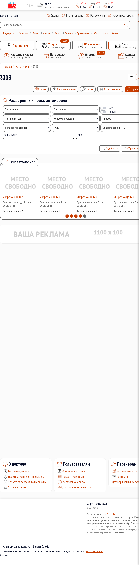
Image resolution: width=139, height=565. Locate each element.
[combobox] (65, 25)
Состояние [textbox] (60, 109)
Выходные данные (18, 471)
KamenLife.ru (113, 514)
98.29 (110, 6)
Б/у (111, 107)
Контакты (122, 476)
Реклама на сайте (127, 471)
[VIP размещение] (20, 182)
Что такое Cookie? (94, 551)
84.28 (96, 6)
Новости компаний (73, 476)
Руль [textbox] (56, 127)
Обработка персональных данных (27, 482)
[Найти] (127, 25)
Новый (112, 111)
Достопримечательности (76, 487)
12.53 (83, 6)
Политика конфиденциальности (26, 476)
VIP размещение (13, 196)
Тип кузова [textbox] (11, 109)
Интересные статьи (73, 482)
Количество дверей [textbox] (16, 127)
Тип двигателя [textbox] (13, 118)
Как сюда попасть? (13, 211)
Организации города (73, 471)
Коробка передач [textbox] (64, 118)
